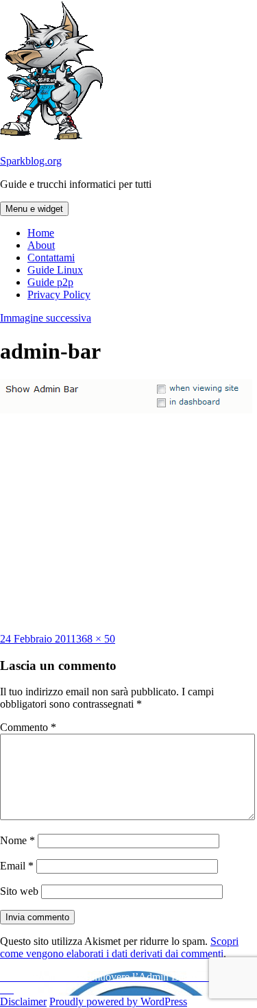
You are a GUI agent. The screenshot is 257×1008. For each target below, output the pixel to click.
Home (40, 233)
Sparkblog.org (31, 161)
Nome (17, 840)
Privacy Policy (58, 294)
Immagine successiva (45, 318)
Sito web (19, 891)
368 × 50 (95, 639)
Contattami (51, 257)
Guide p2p (50, 282)
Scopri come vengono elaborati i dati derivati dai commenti (119, 947)
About (41, 245)
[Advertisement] (129, 523)
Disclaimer (23, 1001)
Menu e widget (34, 209)
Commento (28, 727)
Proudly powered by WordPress (118, 1001)
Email (17, 866)
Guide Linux (55, 270)
